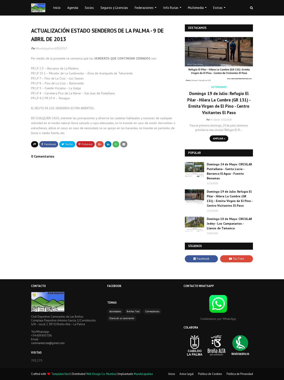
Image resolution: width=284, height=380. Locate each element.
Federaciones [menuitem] (144, 8)
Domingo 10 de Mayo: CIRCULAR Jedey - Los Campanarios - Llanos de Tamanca (229, 223)
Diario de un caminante (121, 318)
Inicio (171, 374)
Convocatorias (152, 311)
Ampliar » (219, 138)
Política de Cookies (210, 374)
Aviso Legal (186, 374)
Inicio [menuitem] (57, 8)
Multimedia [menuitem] (196, 8)
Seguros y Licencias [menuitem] (114, 8)
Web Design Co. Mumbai (101, 374)
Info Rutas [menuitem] (170, 8)
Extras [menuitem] (218, 8)
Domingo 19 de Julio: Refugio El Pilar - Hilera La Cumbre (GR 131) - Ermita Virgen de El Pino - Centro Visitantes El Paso (219, 103)
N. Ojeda (215, 119)
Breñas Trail (133, 311)
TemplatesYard (60, 374)
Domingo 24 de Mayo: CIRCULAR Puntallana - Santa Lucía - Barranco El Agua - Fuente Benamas (229, 171)
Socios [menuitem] (89, 8)
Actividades (115, 311)
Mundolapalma (44, 48)
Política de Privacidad (240, 374)
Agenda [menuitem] (72, 8)
